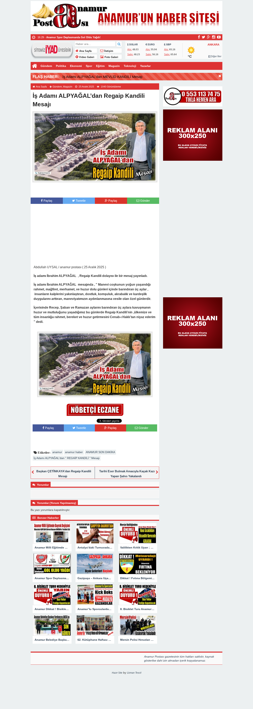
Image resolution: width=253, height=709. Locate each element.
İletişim (108, 51)
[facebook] (199, 37)
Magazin (114, 65)
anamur (57, 452)
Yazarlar (145, 65)
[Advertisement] (95, 190)
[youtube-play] (219, 37)
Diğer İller (215, 56)
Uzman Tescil (134, 672)
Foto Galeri (111, 57)
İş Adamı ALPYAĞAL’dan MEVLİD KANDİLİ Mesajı (102, 77)
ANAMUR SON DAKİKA (100, 452)
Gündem (46, 65)
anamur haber (74, 452)
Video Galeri (86, 57)
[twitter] (203, 37)
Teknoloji (130, 65)
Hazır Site (117, 672)
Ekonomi (76, 65)
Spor (89, 65)
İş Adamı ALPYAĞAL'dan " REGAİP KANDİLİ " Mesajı (67, 458)
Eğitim (100, 65)
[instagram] (213, 37)
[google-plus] (208, 37)
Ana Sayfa (85, 51)
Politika (61, 65)
